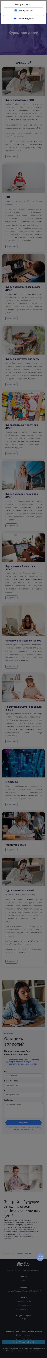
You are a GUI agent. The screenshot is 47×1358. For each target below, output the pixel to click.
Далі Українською (26, 11)
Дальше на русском (26, 18)
